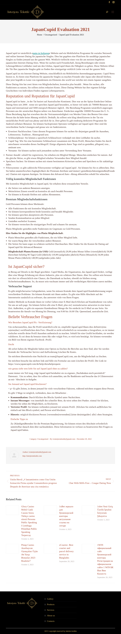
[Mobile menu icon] (112, 12)
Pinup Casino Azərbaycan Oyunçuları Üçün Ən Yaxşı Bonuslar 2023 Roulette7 (29, 553)
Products (50, 604)
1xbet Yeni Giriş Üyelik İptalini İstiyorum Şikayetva (105, 511)
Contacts (50, 621)
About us (51, 615)
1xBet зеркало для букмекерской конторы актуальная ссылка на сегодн (66, 516)
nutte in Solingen (41, 53)
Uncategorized (42, 439)
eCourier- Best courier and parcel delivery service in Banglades (66, 551)
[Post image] (12, 510)
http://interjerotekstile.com (32, 456)
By (62, 439)
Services (50, 610)
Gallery (50, 599)
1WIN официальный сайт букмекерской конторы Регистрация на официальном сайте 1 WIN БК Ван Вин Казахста (105, 559)
